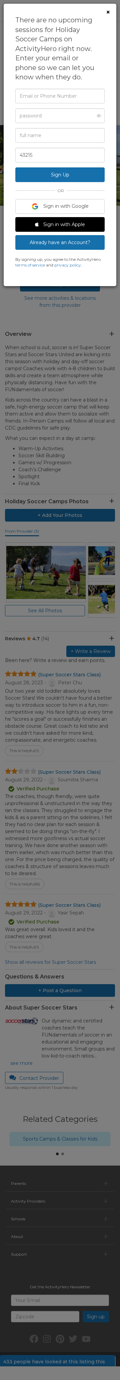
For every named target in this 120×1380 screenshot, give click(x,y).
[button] (97, 115)
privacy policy (67, 264)
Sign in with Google (65, 206)
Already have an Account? (60, 242)
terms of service (30, 264)
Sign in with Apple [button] (63, 224)
